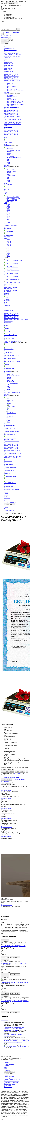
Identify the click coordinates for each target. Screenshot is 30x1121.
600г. (8, 210)
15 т (8, 254)
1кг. (8, 212)
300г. (8, 209)
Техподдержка (8, 1085)
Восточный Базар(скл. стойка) (12, 341)
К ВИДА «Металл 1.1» (13, 276)
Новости (6, 1075)
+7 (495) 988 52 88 (6, 36)
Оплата (6, 495)
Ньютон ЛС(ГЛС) (12, 200)
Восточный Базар (12, 89)
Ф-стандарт (10, 156)
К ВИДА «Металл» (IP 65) (14, 260)
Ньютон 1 (10, 201)
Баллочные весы (8, 65)
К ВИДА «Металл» (12, 263)
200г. (8, 207)
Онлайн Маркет (11, 171)
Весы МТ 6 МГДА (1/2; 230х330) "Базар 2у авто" (14, 982)
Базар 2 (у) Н (11, 154)
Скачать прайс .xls (9, 1071)
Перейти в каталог (6, 790)
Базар (8, 174)
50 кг (8, 239)
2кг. (8, 215)
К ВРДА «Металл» (12, 267)
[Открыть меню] (2, 34)
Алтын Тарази (11, 175)
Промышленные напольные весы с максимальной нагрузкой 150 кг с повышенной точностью (14, 1028)
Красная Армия (11, 86)
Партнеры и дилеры (9, 1084)
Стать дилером (8, 1073)
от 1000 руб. (17, 773)
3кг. (8, 217)
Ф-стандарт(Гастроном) (14, 157)
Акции (6, 496)
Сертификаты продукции (11, 1082)
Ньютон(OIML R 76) (13, 197)
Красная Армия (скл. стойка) (15, 104)
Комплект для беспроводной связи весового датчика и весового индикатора (16, 1041)
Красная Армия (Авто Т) (14, 102)
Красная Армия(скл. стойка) (12, 361)
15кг (8, 162)
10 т (8, 253)
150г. (8, 206)
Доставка (6, 493)
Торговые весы (8, 342)
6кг (8, 160)
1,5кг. (8, 213)
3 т (8, 250)
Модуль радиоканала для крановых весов (16, 1046)
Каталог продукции (9, 1064)
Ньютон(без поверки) (13, 198)
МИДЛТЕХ (10, 169)
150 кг (9, 242)
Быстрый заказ (19, 771)
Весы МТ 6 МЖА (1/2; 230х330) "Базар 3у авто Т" (15, 963)
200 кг (9, 244)
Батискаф (10, 83)
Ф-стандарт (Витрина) (13, 150)
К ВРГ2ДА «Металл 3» (13, 282)
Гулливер (10, 84)
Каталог (6, 43)
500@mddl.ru (4, 37)
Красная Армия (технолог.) (15, 101)
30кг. (8, 222)
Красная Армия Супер (10, 335)
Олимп (9, 87)
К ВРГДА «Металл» (13, 273)
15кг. (8, 220)
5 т (8, 251)
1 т (8, 247)
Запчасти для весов (9, 1078)
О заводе (6, 492)
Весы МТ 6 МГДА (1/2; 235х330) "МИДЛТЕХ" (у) (15, 1001)
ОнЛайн (6, 364)
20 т (8, 256)
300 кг (9, 245)
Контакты (7, 498)
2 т (8, 248)
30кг (8, 163)
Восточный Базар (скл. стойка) (16, 90)
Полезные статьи (9, 1076)
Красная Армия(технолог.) (11, 355)
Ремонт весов (8, 1087)
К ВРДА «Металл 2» (13, 270)
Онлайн (9, 151)
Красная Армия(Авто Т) (11, 358)
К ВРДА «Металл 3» (13, 279)
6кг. (8, 219)
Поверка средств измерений (12, 1079)
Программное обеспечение (11, 1081)
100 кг (9, 241)
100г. (8, 204)
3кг (8, 159)
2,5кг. (8, 216)
